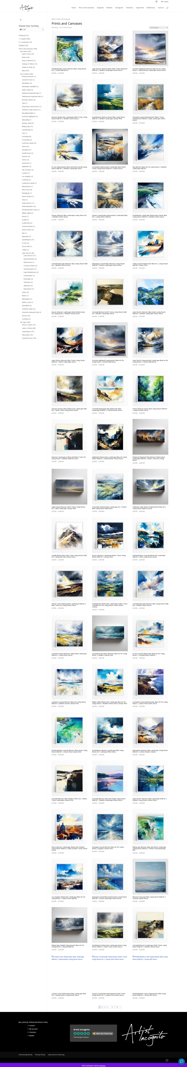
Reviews (109, 8)
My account (33, 1029)
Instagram (119, 8)
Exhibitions (151, 8)
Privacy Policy (40, 1055)
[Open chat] (181, 1061)
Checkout (129, 8)
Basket (31, 1036)
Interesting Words (25, 1055)
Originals (100, 8)
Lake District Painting (56, 1055)
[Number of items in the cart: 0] (21, 20)
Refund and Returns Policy (38, 1022)
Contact (161, 8)
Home (74, 8)
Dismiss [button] (102, 1066)
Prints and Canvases (86, 8)
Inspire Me (140, 8)
